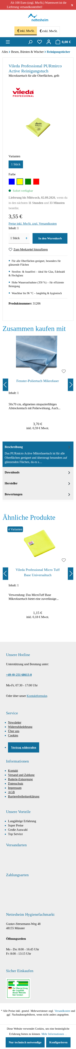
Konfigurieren (58, 1042)
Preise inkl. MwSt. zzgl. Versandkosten (33, 223)
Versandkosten (62, 1010)
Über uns (13, 731)
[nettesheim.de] (38, 18)
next (70, 384)
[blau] (12, 181)
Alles (5, 51)
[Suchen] (30, 42)
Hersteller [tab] (11, 483)
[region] (38, 385)
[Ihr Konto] (48, 41)
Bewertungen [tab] (13, 494)
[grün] (28, 181)
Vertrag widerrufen (23, 747)
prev (5, 384)
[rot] (36, 181)
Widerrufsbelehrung (20, 726)
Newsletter (14, 722)
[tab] (38, 454)
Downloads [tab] (12, 472)
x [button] (72, 5)
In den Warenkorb (50, 238)
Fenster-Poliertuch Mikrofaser (37, 381)
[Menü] (8, 42)
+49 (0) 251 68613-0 (19, 674)
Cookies (13, 735)
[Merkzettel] (39, 42)
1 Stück (15, 164)
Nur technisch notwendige (25, 1042)
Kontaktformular (37, 696)
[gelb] (20, 181)
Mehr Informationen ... (54, 1034)
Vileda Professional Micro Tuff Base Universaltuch (38, 572)
